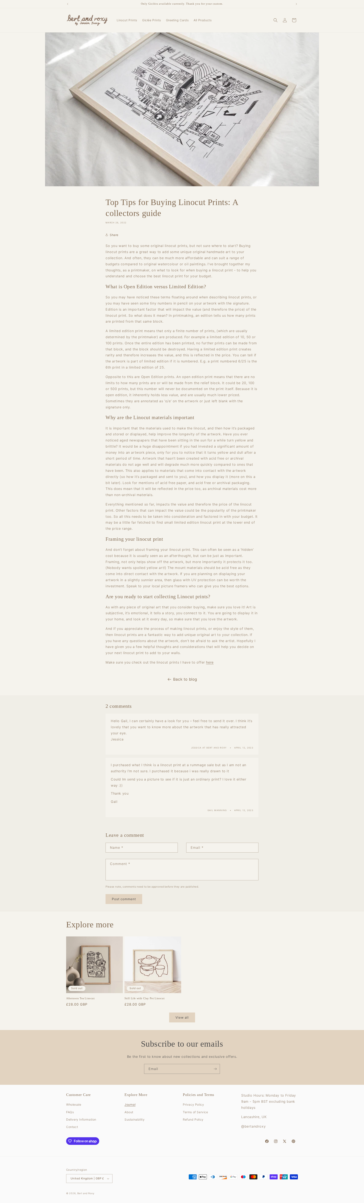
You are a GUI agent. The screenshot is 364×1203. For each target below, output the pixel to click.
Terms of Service (195, 1112)
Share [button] (114, 235)
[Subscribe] (215, 1069)
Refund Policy (193, 1119)
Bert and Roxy (85, 1193)
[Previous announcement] (67, 4)
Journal (129, 1104)
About (128, 1112)
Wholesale (73, 1104)
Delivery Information (81, 1119)
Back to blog (185, 679)
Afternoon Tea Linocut (80, 998)
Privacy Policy (193, 1104)
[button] (275, 20)
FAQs (70, 1112)
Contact (72, 1127)
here (209, 662)
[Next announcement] (296, 4)
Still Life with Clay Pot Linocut (144, 998)
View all (182, 1017)
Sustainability (134, 1119)
